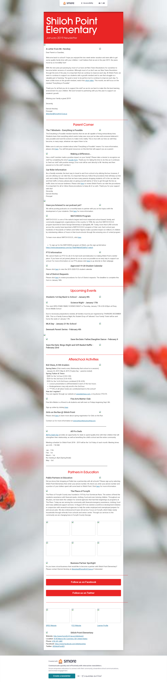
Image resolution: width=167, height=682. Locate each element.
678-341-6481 (57, 641)
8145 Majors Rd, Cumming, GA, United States (70, 639)
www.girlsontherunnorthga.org (84, 421)
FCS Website (76, 626)
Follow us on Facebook (83, 582)
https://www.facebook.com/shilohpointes (70, 644)
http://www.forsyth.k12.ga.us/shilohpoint (69, 636)
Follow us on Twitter (84, 593)
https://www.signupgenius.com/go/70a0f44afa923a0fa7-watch (69, 248)
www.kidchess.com (83, 394)
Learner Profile (102, 626)
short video (89, 81)
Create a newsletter (62, 676)
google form (73, 160)
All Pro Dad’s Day (52, 435)
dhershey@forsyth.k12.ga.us (56, 114)
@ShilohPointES (59, 646)
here (82, 184)
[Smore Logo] (68, 3)
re (57, 149)
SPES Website (51, 626)
